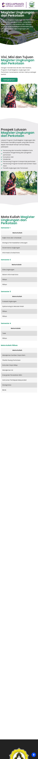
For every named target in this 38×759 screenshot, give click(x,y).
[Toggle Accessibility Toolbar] (33, 754)
